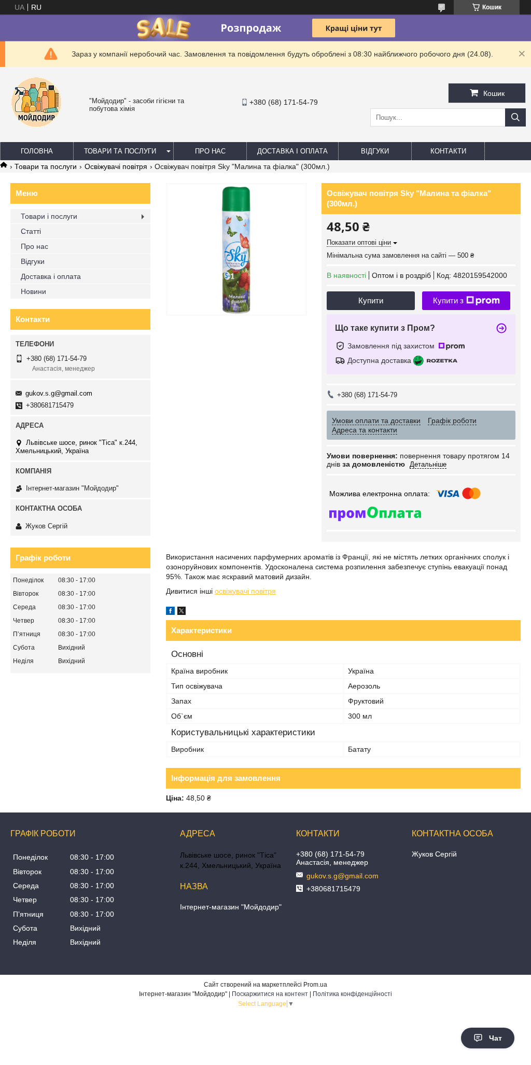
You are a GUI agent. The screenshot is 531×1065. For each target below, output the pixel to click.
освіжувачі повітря (245, 591)
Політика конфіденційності (352, 994)
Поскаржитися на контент (270, 994)
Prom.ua (315, 984)
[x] (181, 612)
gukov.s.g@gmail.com (58, 393)
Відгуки (375, 151)
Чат (495, 1038)
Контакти (448, 151)
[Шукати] (515, 117)
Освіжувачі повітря (116, 166)
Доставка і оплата (292, 151)
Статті (31, 231)
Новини (33, 291)
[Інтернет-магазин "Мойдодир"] (36, 132)
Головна (37, 151)
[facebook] (170, 612)
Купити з (448, 300)
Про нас (210, 151)
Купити (370, 300)
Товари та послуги (120, 151)
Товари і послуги (49, 216)
